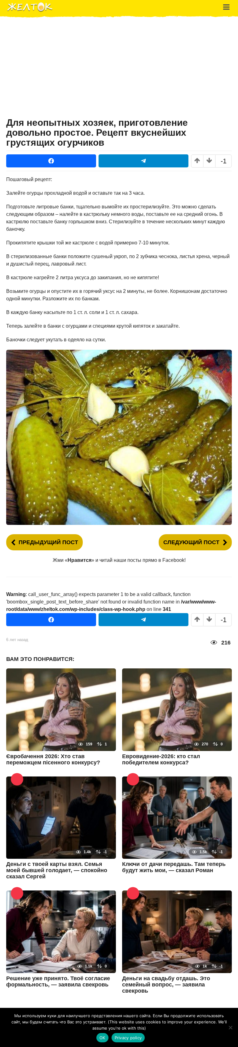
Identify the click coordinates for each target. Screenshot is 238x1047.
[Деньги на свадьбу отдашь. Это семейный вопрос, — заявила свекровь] (177, 931)
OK (102, 1037)
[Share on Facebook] (51, 160)
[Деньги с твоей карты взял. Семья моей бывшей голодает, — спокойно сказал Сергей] (61, 817)
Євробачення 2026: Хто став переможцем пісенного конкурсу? (53, 759)
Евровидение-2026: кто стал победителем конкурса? (161, 759)
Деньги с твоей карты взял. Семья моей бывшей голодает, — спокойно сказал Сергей (56, 870)
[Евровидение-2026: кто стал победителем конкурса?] (177, 709)
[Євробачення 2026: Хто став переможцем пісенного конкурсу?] (61, 709)
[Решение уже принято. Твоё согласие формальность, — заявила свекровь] (61, 931)
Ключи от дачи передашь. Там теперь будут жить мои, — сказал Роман (174, 867)
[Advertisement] (119, 69)
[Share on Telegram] (143, 160)
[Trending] (17, 779)
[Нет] (230, 1027)
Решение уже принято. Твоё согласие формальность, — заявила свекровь (58, 981)
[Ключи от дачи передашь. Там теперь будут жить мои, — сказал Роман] (177, 817)
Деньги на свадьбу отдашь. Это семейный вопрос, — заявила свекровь (166, 984)
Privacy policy (128, 1037)
